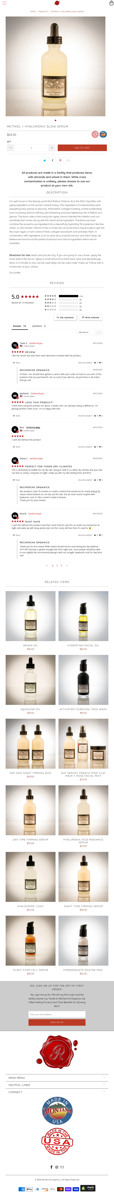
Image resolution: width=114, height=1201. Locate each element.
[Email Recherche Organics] (62, 1167)
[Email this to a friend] (68, 160)
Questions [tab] (37, 326)
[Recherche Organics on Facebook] (51, 1167)
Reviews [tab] (17, 326)
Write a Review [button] (92, 317)
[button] (96, 362)
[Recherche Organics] (57, 3)
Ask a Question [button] (67, 317)
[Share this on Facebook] (52, 160)
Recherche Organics (51, 1179)
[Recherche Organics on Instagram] (57, 1167)
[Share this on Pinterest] (60, 160)
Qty (9, 141)
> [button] (67, 565)
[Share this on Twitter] (45, 160)
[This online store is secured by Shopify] (87, 1191)
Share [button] (17, 362)
